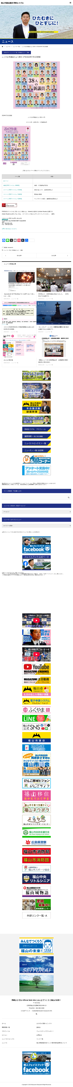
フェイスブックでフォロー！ (45, 1031)
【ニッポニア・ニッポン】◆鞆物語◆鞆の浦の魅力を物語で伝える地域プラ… (53, 328)
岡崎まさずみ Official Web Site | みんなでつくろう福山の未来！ (36, 1000)
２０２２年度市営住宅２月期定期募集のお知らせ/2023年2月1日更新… (19, 328)
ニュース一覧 (13, 52)
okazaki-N (10, 247)
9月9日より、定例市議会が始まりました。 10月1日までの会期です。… (53, 295)
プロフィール (6, 1031)
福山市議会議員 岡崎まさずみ (12, 3)
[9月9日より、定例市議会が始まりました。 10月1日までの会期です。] (53, 280)
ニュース (4, 1043)
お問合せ (39, 1035)
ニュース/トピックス (8, 1039)
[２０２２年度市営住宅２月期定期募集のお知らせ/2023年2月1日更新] (19, 313)
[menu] (70, 2)
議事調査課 (5, 219)
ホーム (4, 1023)
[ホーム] (2, 46)
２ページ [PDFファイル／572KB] (12, 190)
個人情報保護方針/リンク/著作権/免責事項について (51, 1043)
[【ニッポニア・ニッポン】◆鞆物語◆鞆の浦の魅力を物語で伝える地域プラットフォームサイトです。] (53, 313)
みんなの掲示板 (8, 360)
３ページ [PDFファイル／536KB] (12, 194)
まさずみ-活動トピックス (44, 1023)
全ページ (5, 181)
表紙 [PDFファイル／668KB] (11, 185)
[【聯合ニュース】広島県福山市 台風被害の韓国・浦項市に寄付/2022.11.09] (53, 346)
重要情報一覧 (6, 1027)
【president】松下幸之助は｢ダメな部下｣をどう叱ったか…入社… (19, 295)
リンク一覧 (39, 1039)
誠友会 (38, 1027)
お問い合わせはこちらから (9, 228)
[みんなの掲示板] (19, 346)
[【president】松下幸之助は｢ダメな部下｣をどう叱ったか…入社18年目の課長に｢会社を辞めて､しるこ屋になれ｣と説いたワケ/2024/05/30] (19, 280)
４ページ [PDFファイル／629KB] (12, 198)
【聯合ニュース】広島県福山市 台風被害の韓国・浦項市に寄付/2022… (53, 361)
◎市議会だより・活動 (23, 52)
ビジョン (4, 1035)
